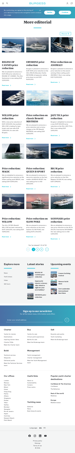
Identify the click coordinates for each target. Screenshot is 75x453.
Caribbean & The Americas (61, 384)
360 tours (7, 284)
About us (30, 380)
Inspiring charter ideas (11, 339)
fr (44, 428)
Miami (6, 387)
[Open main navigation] (3, 3)
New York (7, 385)
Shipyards (7, 358)
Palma (6, 394)
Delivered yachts (9, 360)
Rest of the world (57, 393)
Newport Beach (9, 418)
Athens (6, 396)
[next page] (47, 249)
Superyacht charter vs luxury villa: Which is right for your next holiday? (41, 285)
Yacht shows (8, 276)
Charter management (34, 358)
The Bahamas (55, 389)
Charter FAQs (8, 342)
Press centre (31, 387)
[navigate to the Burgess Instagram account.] (35, 436)
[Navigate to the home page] (37, 3)
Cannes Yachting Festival (64, 274)
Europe (53, 400)
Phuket (6, 400)
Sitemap (37, 443)
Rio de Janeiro (8, 411)
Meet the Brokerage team (35, 342)
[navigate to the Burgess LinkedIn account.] (40, 436)
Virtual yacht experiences (35, 337)
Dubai (6, 389)
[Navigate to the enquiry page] (72, 3)
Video (6, 280)
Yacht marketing (56, 337)
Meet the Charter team (11, 345)
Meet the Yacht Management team (37, 361)
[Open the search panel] (7, 3)
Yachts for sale (32, 334)
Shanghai (7, 409)
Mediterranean (56, 402)
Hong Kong (7, 391)
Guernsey (7, 416)
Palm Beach (8, 420)
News (6, 273)
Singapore (7, 398)
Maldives (54, 396)
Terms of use (37, 445)
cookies (36, 10)
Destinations (8, 337)
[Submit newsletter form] (67, 320)
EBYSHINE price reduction (40, 296)
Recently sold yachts (57, 334)
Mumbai (6, 407)
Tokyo (6, 402)
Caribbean (54, 386)
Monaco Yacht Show (63, 283)
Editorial (30, 406)
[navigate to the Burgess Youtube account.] (45, 436)
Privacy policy (37, 441)
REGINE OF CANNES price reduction (40, 275)
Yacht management (33, 355)
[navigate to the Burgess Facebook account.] (29, 436)
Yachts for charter (10, 334)
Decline (49, 12)
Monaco (6, 383)
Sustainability (31, 383)
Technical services (10, 355)
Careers (30, 385)
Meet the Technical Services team (13, 364)
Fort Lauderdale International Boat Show (64, 291)
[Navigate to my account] (67, 3)
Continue (65, 12)
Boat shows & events (34, 411)
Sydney (6, 405)
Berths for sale (32, 339)
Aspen (6, 413)
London (6, 380)
